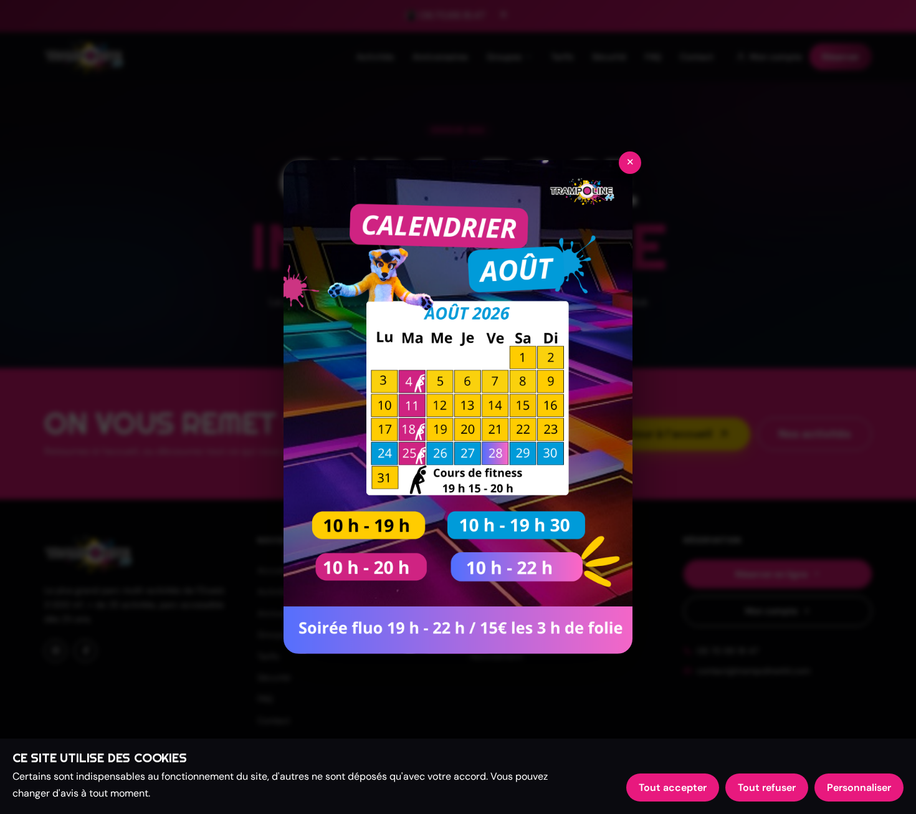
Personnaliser (859, 787)
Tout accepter (673, 787)
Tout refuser (767, 787)
